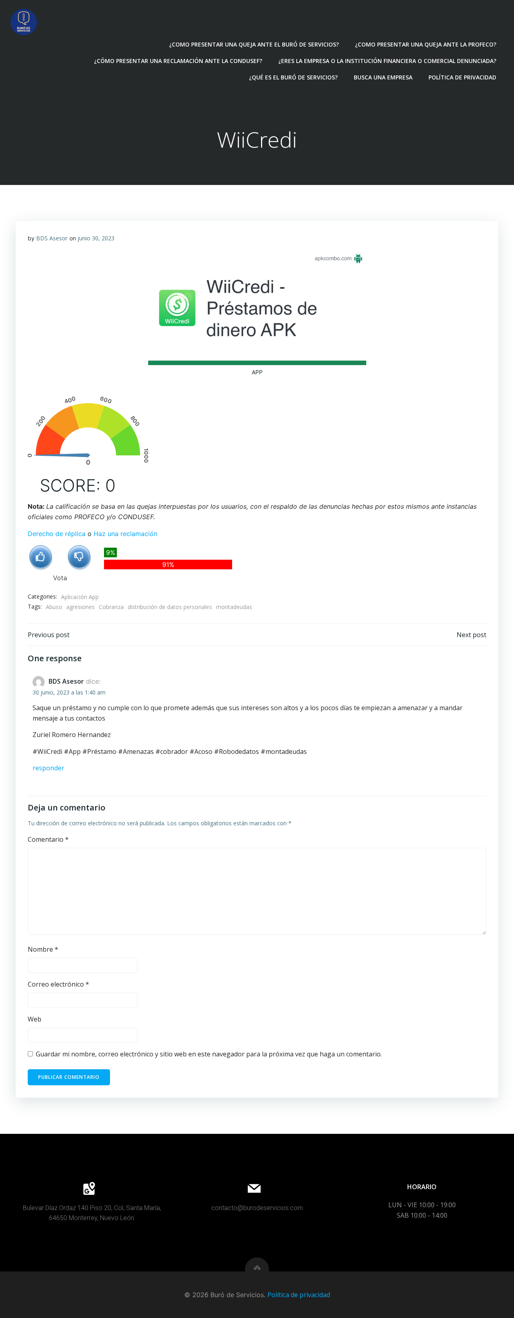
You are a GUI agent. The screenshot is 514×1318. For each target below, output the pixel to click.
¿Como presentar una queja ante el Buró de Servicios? (254, 44)
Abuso (54, 607)
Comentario (48, 839)
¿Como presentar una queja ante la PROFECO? (425, 44)
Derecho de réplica (57, 534)
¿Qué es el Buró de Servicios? (293, 77)
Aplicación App (80, 597)
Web (34, 1019)
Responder (48, 768)
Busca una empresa (383, 77)
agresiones (80, 607)
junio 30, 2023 (96, 238)
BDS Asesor (51, 238)
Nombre (43, 949)
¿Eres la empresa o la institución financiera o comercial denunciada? (387, 61)
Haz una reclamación (125, 534)
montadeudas (234, 607)
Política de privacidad (462, 77)
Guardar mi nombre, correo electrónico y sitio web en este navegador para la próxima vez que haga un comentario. (209, 1054)
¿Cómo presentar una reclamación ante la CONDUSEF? (178, 61)
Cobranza (111, 607)
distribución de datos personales (170, 607)
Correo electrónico (58, 984)
